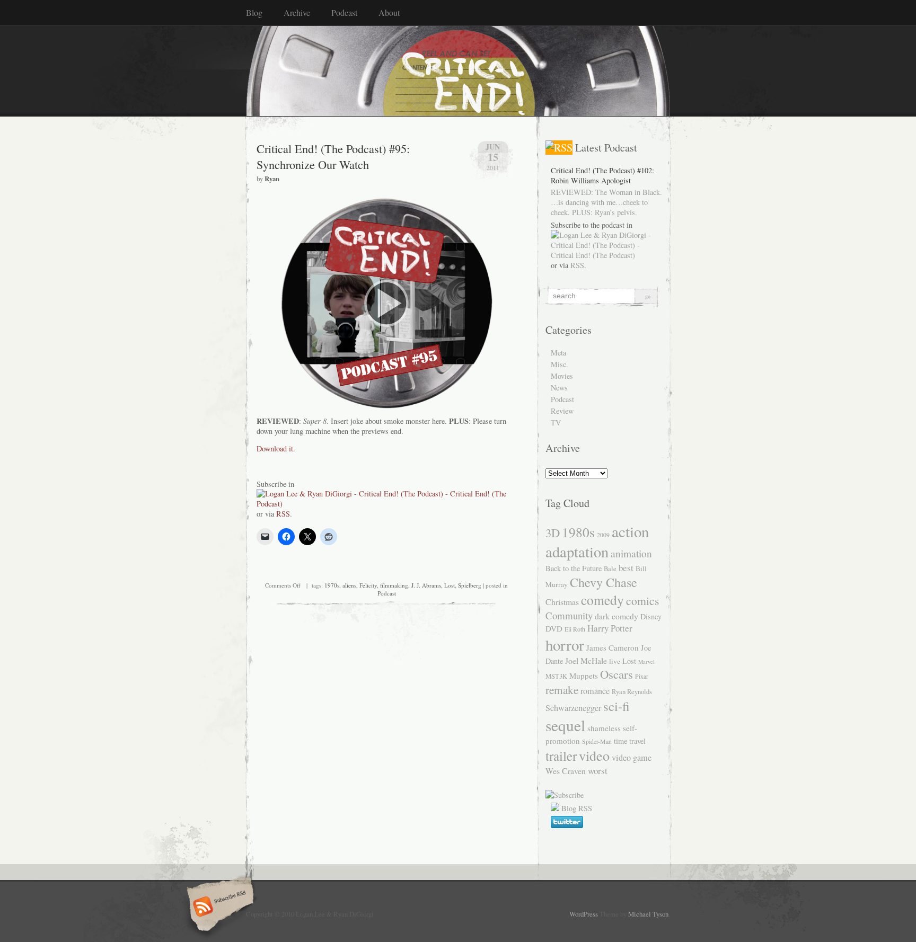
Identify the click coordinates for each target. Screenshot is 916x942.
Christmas (562, 601)
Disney (651, 616)
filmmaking (394, 585)
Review (562, 411)
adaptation (577, 551)
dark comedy (616, 615)
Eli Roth (575, 629)
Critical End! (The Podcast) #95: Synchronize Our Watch (333, 156)
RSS (283, 514)
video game (631, 757)
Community (569, 615)
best (626, 568)
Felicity (368, 585)
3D (552, 532)
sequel (565, 725)
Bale (610, 568)
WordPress (583, 914)
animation (631, 553)
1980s (578, 532)
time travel (630, 741)
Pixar (641, 676)
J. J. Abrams (426, 585)
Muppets (583, 675)
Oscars (616, 674)
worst (597, 771)
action (630, 531)
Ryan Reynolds (632, 691)
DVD (553, 628)
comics (642, 600)
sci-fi (616, 706)
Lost (449, 585)
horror (564, 644)
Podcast (344, 12)
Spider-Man (597, 741)
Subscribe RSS (218, 907)
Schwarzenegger (573, 708)
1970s (331, 585)
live (614, 661)
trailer (561, 756)
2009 (603, 534)
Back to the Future (573, 568)
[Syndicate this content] (558, 147)
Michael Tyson (648, 914)
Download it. (276, 448)
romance (595, 691)
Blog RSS (576, 808)
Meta (558, 353)
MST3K (556, 676)
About (389, 12)
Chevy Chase (603, 582)
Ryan (272, 178)
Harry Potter (609, 628)
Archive (297, 12)
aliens (349, 585)
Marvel (646, 661)
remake (561, 689)
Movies (562, 376)
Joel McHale (586, 660)
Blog (254, 12)
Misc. (559, 364)
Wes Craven (565, 770)
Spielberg (469, 585)
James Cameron (612, 647)
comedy (602, 600)
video (594, 755)
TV (556, 422)
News (559, 388)
